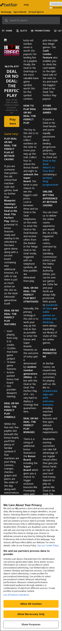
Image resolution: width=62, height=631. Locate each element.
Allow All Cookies (31, 603)
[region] (31, 563)
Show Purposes (31, 624)
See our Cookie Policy (48, 545)
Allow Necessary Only (31, 614)
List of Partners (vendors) (16, 594)
